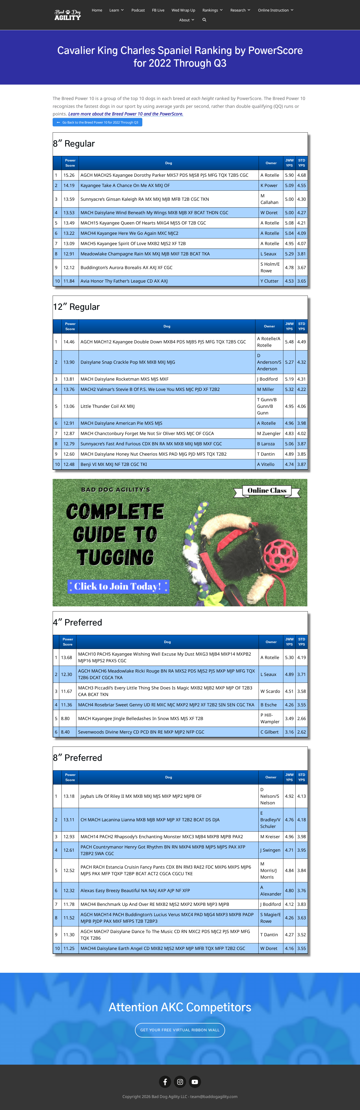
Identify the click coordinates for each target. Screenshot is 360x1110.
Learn (114, 10)
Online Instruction (273, 10)
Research (238, 10)
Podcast (138, 10)
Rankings (210, 10)
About (184, 19)
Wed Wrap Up (183, 10)
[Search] (204, 20)
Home (97, 10)
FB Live (158, 10)
